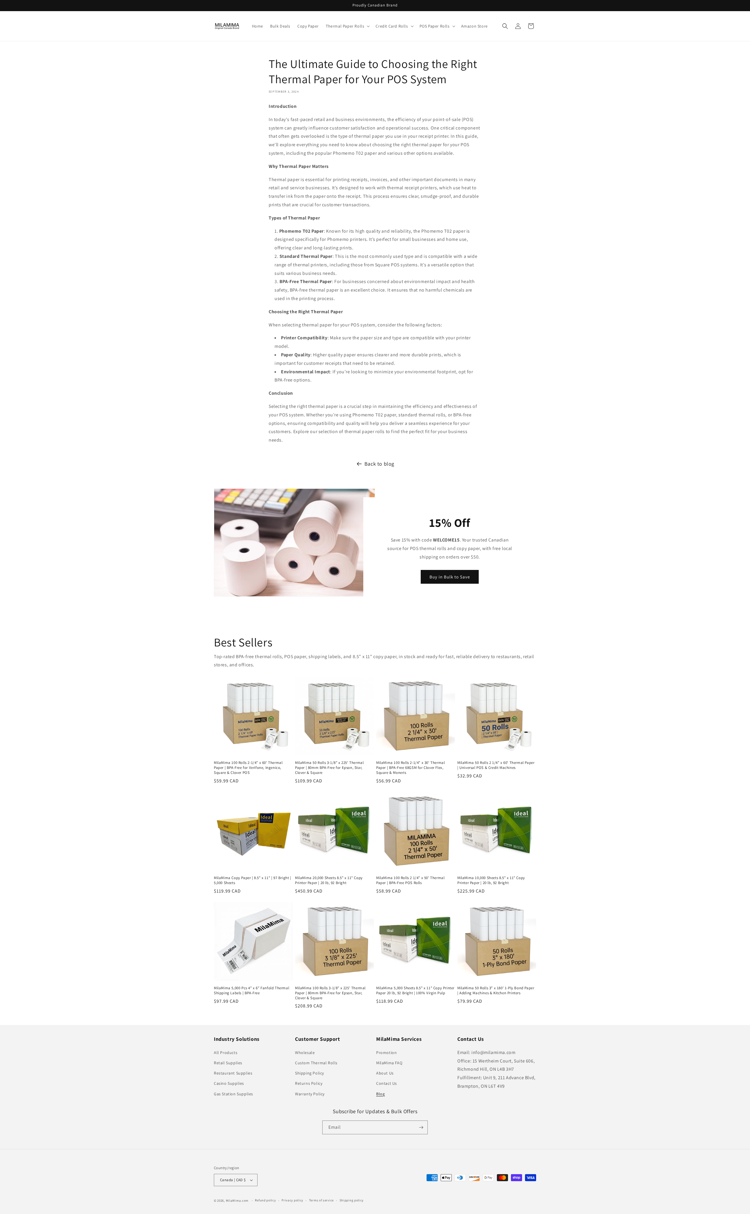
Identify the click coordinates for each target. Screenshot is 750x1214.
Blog (380, 1093)
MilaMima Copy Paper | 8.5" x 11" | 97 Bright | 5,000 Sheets (252, 880)
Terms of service (321, 1200)
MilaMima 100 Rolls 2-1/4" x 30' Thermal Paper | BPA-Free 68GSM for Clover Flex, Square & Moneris (410, 767)
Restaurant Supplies (233, 1073)
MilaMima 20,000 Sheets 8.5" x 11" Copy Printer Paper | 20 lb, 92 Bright (329, 880)
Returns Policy (308, 1083)
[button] (347, 26)
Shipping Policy (309, 1073)
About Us (385, 1073)
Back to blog (379, 463)
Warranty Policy (310, 1093)
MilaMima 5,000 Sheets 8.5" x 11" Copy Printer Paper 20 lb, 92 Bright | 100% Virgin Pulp (415, 990)
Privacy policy (292, 1200)
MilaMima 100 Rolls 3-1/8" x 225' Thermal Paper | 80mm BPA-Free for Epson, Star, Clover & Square (330, 993)
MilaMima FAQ (389, 1062)
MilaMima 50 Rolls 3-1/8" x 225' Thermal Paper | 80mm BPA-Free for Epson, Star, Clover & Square (329, 767)
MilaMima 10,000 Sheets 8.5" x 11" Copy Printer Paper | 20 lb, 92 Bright (491, 880)
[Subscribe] (421, 1127)
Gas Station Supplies (233, 1093)
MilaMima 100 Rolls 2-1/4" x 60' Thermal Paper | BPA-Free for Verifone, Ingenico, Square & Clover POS (248, 767)
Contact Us (386, 1083)
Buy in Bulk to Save (449, 577)
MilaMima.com (237, 1200)
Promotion (386, 1052)
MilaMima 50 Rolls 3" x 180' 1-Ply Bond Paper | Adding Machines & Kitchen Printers (495, 990)
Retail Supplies (228, 1062)
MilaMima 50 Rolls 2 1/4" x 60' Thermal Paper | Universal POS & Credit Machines (495, 765)
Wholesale (305, 1052)
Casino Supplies (229, 1083)
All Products (225, 1052)
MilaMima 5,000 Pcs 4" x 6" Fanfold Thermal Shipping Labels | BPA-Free (251, 990)
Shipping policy (352, 1200)
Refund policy (265, 1200)
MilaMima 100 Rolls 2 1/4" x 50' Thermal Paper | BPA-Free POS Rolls (410, 880)
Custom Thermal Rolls (316, 1062)
